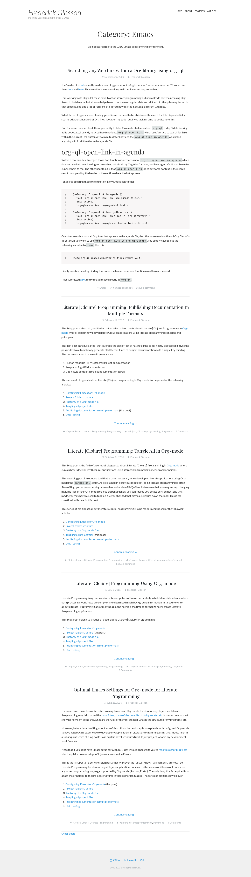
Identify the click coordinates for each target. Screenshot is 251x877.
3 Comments (125, 670)
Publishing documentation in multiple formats (92, 410)
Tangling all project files (79, 405)
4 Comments (174, 822)
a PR (83, 279)
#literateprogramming (149, 431)
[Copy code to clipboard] (185, 196)
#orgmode (167, 431)
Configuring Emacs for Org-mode (85, 392)
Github (117, 860)
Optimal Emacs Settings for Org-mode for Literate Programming (125, 692)
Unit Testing (73, 414)
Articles (211, 11)
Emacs (103, 287)
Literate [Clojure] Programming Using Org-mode (125, 583)
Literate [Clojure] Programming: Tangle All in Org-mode (125, 451)
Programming (114, 431)
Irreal (81, 85)
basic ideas (107, 715)
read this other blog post (173, 749)
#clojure (132, 431)
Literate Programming (94, 431)
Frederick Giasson (54, 12)
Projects (200, 11)
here (70, 89)
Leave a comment (145, 287)
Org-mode (173, 465)
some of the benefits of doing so (134, 715)
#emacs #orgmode (123, 287)
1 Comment (182, 431)
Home (179, 11)
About (188, 11)
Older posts (68, 833)
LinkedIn (132, 860)
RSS (142, 860)
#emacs (143, 560)
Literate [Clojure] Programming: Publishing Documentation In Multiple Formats (125, 310)
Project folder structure (79, 397)
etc (156, 715)
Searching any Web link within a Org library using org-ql (125, 70)
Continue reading (133, 423)
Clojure (70, 431)
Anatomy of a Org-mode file (82, 401)
